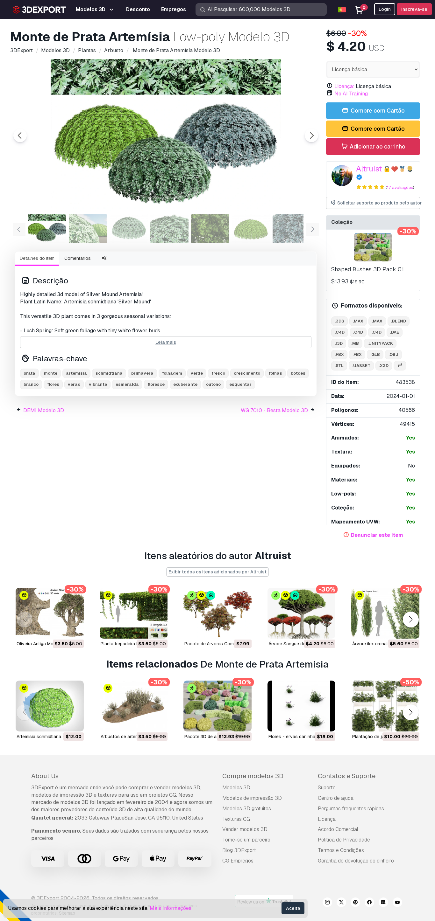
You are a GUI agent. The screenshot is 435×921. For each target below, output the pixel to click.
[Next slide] (311, 135)
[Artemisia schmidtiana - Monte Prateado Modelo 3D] (50, 706)
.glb (375, 354)
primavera (142, 373)
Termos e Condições (341, 850)
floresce (156, 384)
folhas (275, 373)
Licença (327, 819)
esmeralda (127, 384)
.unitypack (380, 343)
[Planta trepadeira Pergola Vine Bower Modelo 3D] (134, 613)
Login (385, 9)
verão (74, 384)
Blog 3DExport (239, 850)
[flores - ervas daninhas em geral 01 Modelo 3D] (301, 706)
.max (358, 321)
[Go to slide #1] (47, 228)
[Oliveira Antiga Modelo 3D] (50, 613)
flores (53, 384)
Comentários (77, 258)
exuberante (185, 384)
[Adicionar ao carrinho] (61, 629)
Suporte (327, 787)
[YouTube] (397, 903)
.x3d (384, 365)
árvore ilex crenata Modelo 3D (383, 644)
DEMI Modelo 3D (43, 410)
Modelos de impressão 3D (252, 798)
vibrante (98, 384)
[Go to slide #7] (292, 228)
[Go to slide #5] (210, 228)
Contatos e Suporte (346, 776)
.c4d (340, 332)
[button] (410, 619)
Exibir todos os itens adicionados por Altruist (217, 572)
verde (197, 373)
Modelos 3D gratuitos (246, 808)
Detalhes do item (37, 258)
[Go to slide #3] (129, 228)
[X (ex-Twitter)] (341, 903)
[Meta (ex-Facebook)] (369, 903)
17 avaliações (400, 187)
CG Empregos (237, 860)
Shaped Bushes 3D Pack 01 (367, 269)
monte (50, 373)
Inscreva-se (414, 9)
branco (31, 384)
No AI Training (351, 93)
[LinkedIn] (383, 903)
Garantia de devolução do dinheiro (356, 860)
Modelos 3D (236, 787)
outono (213, 384)
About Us (45, 776)
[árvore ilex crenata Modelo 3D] (385, 613)
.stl (339, 365)
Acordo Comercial (338, 829)
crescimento (247, 373)
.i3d (339, 343)
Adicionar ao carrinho (376, 146)
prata (29, 373)
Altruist (369, 169)
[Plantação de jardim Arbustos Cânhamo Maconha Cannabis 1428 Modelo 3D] (385, 706)
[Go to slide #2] (88, 228)
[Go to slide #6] (251, 228)
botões (298, 373)
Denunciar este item (377, 535)
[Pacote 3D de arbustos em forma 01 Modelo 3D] (217, 706)
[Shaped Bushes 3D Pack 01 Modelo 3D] (373, 247)
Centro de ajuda (335, 798)
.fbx (339, 354)
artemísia (76, 373)
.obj (393, 354)
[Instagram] (327, 903)
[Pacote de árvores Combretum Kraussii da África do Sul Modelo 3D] (217, 613)
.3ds (339, 321)
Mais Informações (170, 908)
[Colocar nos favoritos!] (74, 629)
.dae (394, 332)
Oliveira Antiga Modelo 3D (43, 644)
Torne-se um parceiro (246, 839)
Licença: (344, 86)
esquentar (240, 384)
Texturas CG (236, 819)
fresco (218, 373)
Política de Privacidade (344, 839)
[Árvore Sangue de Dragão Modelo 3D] (301, 613)
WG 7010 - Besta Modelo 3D (274, 410)
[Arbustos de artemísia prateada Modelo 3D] (134, 706)
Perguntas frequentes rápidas (351, 808)
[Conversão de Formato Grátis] (400, 365)
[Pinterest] (355, 903)
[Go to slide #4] (169, 228)
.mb (355, 343)
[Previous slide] (20, 135)
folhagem (172, 373)
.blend (398, 321)
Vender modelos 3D (244, 829)
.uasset (361, 365)
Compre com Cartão (377, 110)
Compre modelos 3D (252, 776)
